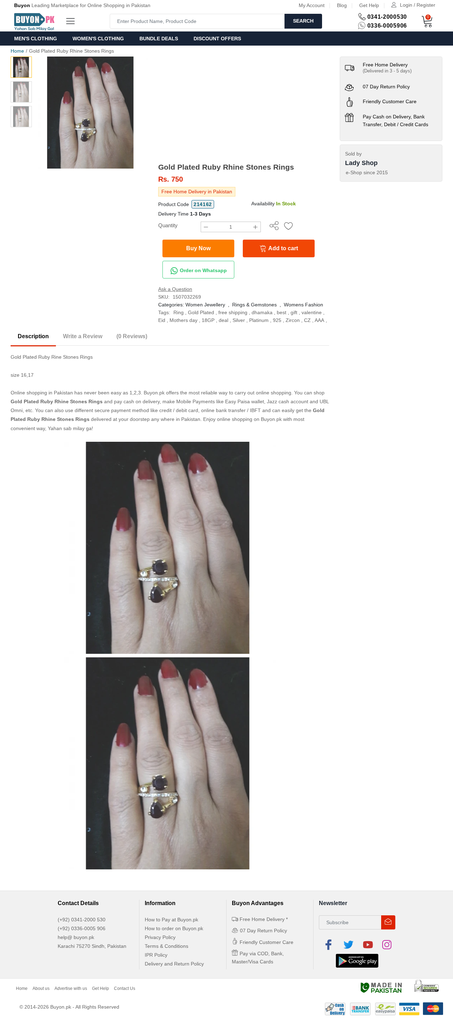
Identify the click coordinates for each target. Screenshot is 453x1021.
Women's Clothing (98, 38)
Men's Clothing (35, 38)
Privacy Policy (160, 937)
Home (17, 51)
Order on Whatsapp (202, 270)
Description (33, 336)
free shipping (232, 312)
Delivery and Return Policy (174, 964)
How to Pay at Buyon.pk (171, 919)
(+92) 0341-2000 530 (81, 919)
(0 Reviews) (131, 336)
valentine (312, 312)
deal (223, 320)
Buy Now (198, 248)
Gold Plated (201, 312)
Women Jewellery (205, 304)
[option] (91, 113)
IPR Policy (156, 955)
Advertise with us (71, 988)
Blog (342, 5)
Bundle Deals (158, 38)
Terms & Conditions (166, 946)
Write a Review (82, 336)
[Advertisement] (243, 109)
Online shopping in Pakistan (42, 392)
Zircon (293, 320)
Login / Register (417, 5)
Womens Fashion (303, 304)
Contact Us (124, 988)
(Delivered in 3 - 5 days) (387, 71)
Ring (178, 312)
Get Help (369, 5)
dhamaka (262, 312)
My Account (312, 5)
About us (41, 988)
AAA (319, 320)
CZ (307, 320)
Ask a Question (175, 289)
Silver (239, 320)
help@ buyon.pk (76, 937)
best (281, 312)
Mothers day (183, 320)
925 (277, 320)
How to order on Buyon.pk (174, 928)
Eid (161, 320)
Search (303, 21)
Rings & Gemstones (254, 304)
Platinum (259, 320)
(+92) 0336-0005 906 (81, 928)
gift (294, 312)
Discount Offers (217, 38)
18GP (208, 320)
